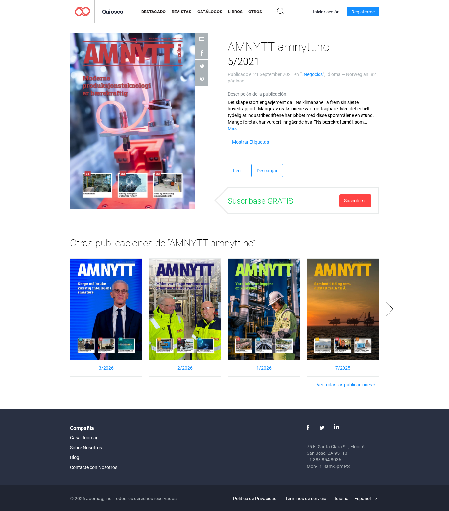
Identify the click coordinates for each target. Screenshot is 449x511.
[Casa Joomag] (82, 11)
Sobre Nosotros (86, 447)
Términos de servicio (305, 498)
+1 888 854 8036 (324, 459)
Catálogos (209, 11)
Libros (235, 11)
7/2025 (342, 368)
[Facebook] (308, 427)
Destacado (153, 11)
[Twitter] (322, 427)
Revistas (181, 11)
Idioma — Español (353, 498)
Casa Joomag (84, 437)
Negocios (313, 74)
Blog (74, 457)
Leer (237, 170)
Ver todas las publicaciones (344, 385)
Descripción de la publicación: (257, 94)
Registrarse (363, 12)
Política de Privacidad (255, 498)
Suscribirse (355, 200)
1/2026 (264, 368)
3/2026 (106, 368)
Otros (255, 11)
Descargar (267, 170)
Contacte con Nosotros (93, 467)
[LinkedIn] (336, 427)
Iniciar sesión (326, 12)
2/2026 (185, 368)
